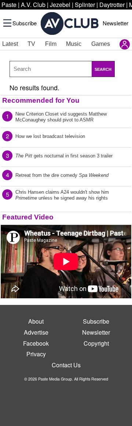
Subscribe (24, 23)
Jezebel (60, 4)
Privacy (36, 354)
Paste (8, 4)
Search (103, 69)
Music (73, 44)
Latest (10, 44)
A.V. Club (33, 4)
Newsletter (115, 23)
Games (100, 44)
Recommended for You (41, 100)
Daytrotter (112, 4)
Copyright (96, 343)
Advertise (36, 332)
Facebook (36, 343)
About (36, 321)
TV (31, 44)
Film (50, 44)
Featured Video (28, 217)
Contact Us (66, 365)
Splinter (85, 4)
